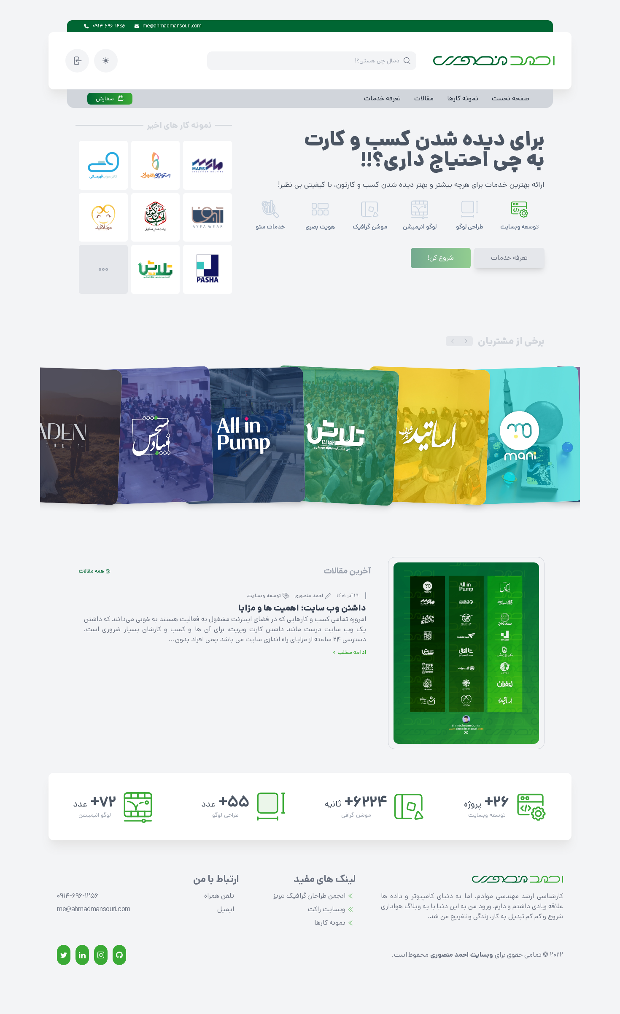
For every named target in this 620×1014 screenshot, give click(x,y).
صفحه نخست (510, 98)
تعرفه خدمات (382, 98)
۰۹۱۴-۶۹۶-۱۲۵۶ (109, 26)
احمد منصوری (308, 595)
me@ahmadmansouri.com (172, 26)
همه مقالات (91, 571)
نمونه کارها (462, 98)
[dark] (106, 61)
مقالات (424, 98)
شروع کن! (441, 258)
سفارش (105, 98)
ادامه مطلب (351, 652)
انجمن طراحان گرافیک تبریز (309, 896)
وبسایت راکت (326, 909)
